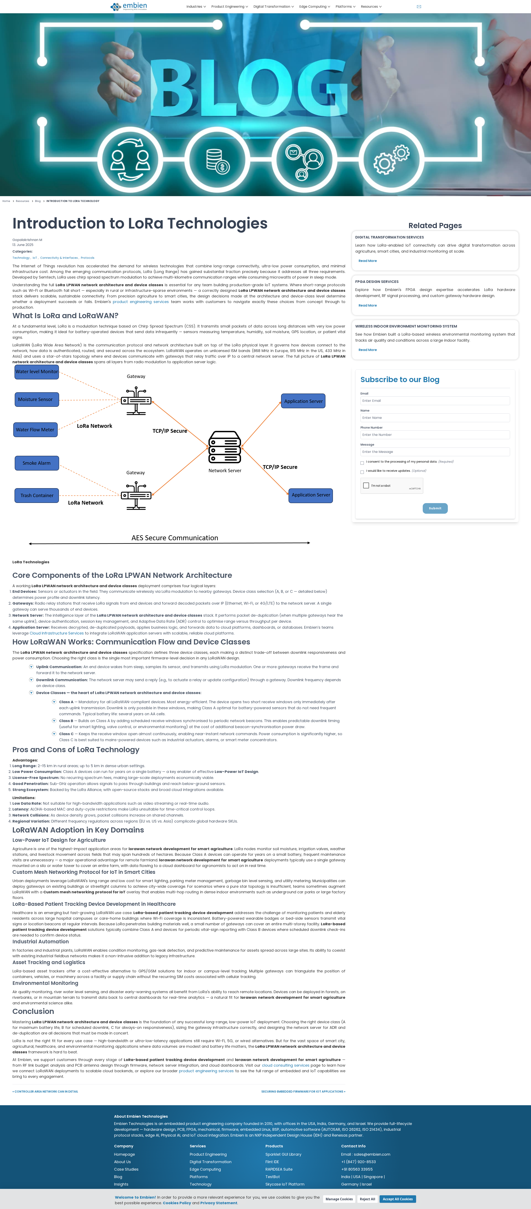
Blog (38, 201)
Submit (435, 508)
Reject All (367, 1199)
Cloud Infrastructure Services (57, 633)
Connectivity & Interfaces (59, 258)
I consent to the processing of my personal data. (409, 462)
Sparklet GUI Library (283, 1154)
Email (364, 393)
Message (367, 445)
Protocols (87, 258)
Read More (368, 260)
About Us (122, 1161)
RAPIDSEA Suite (279, 1169)
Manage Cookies (339, 1199)
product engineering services (141, 301)
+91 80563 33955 (357, 1169)
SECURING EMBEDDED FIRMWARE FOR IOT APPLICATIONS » (303, 1091)
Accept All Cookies (398, 1199)
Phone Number (371, 427)
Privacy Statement (218, 1202)
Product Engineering (208, 1154)
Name (364, 410)
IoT (35, 258)
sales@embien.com (372, 1154)
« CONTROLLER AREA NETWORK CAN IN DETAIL (45, 1091)
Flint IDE (272, 1161)
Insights (121, 1184)
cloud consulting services (285, 1065)
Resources (22, 201)
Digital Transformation (210, 1161)
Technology (21, 258)
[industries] (131, 6)
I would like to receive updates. (396, 471)
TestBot (273, 1176)
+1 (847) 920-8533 (358, 1161)
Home (6, 201)
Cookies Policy (177, 1202)
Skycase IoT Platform (285, 1184)
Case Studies (126, 1169)
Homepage (124, 1154)
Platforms (199, 1176)
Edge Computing (205, 1169)
